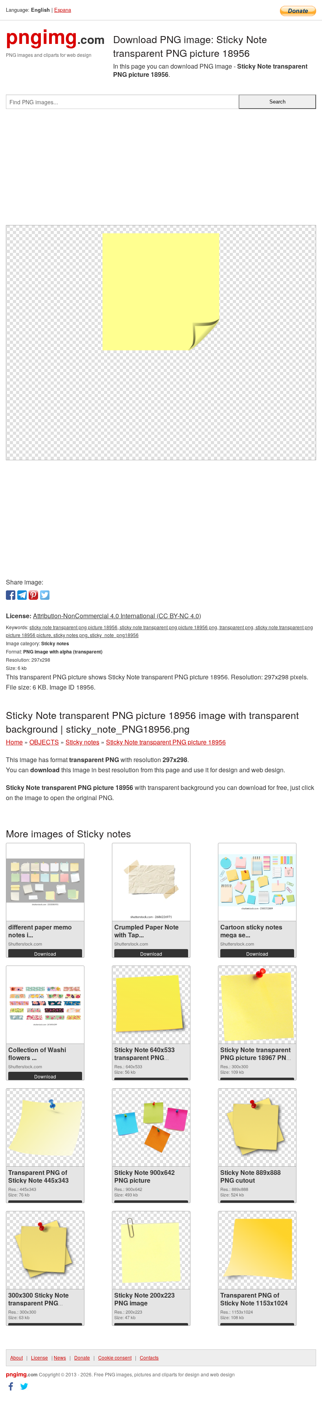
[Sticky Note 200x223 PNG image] (151, 1250)
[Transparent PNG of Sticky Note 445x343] (45, 1127)
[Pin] (33, 595)
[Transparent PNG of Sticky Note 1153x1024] (257, 1250)
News (60, 1357)
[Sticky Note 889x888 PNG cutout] (257, 1127)
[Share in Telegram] (22, 595)
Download (45, 953)
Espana (62, 9)
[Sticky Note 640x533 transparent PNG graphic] (151, 1004)
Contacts (149, 1357)
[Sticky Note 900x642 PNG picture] (151, 1127)
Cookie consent (115, 1357)
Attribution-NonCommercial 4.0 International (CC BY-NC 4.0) (117, 615)
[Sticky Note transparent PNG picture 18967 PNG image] (257, 1005)
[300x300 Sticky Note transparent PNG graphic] (45, 1250)
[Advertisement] (161, 170)
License (39, 1357)
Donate (82, 1357)
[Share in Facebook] (10, 595)
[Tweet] (44, 595)
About (16, 1357)
